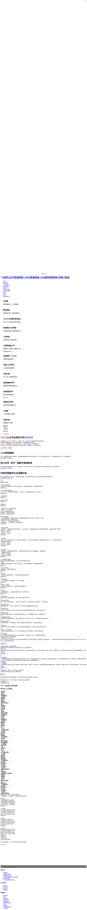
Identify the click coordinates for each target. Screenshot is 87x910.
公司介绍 (5, 885)
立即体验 (3, 643)
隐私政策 (5, 889)
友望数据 (5, 895)
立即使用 (4, 447)
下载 (4, 293)
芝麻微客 (5, 872)
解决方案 (5, 431)
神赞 (4, 897)
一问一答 (5, 429)
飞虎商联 (5, 908)
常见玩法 (5, 428)
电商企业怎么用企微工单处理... (8, 832)
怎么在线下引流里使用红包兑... (8, 811)
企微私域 (5, 282)
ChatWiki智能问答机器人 (9, 879)
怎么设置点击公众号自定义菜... (8, 812)
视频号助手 (6, 286)
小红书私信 (6, 283)
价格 (4, 292)
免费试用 (4, 458)
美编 (4, 904)
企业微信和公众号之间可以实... (8, 821)
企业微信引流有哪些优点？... (7, 819)
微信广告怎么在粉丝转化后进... (8, 833)
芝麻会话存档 (6, 878)
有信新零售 (6, 899)
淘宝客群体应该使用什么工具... (8, 830)
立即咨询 (10, 447)
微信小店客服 (6, 289)
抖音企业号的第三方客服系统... (8, 804)
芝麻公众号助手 (7, 874)
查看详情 (3, 487)
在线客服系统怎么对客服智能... (8, 803)
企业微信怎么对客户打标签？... (8, 823)
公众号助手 (6, 285)
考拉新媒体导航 (7, 902)
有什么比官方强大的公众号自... (8, 814)
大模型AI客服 (6, 290)
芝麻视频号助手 (7, 875)
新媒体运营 (6, 901)
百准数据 (5, 898)
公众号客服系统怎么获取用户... (8, 800)
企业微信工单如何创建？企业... (8, 822)
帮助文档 (5, 427)
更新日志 (5, 887)
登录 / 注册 (5, 433)
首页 (4, 281)
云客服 (5, 288)
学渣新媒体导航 (7, 906)
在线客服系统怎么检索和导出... (8, 801)
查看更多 (3, 805)
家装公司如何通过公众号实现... (8, 829)
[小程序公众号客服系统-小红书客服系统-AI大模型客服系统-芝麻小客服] (35, 277)
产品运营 (5, 905)
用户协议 (5, 888)
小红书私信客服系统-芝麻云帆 (10, 877)
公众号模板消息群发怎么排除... (8, 809)
